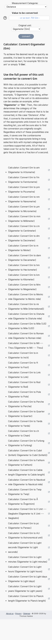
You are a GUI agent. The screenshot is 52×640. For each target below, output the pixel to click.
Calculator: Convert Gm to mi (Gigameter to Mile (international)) (26, 306)
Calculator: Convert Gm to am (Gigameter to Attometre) (24, 170)
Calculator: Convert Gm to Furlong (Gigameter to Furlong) (26, 443)
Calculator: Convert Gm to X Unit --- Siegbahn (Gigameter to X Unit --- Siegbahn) (27, 513)
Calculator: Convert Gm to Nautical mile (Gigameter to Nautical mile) (26, 482)
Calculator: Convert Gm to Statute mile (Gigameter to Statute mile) (26, 316)
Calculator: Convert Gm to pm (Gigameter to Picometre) (24, 189)
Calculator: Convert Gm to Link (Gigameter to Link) (24, 374)
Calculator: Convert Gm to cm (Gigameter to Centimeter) (24, 228)
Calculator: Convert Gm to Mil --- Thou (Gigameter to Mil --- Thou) (25, 345)
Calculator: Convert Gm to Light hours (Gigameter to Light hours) (25, 569)
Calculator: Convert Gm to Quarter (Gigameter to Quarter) (26, 413)
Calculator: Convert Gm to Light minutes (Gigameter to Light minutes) (27, 559)
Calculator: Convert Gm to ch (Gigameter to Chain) (23, 433)
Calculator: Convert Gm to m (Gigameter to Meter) (23, 248)
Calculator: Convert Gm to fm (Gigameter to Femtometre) (23, 179)
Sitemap (26, 613)
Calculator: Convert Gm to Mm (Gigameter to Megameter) (24, 287)
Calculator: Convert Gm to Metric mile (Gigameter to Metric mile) (25, 296)
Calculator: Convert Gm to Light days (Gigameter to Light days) (27, 579)
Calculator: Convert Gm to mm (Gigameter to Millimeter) (24, 218)
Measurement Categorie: (25, 3)
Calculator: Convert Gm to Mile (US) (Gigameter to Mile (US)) (27, 326)
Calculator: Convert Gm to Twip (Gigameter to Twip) (24, 492)
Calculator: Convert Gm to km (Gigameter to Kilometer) (24, 277)
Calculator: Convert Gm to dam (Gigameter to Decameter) (24, 257)
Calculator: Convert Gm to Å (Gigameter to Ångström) (23, 501)
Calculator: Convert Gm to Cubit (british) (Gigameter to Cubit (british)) (27, 453)
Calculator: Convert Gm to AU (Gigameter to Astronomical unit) (25, 535)
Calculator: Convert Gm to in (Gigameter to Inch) (23, 355)
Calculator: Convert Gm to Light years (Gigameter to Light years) (25, 588)
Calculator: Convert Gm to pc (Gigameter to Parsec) (23, 525)
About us (10, 613)
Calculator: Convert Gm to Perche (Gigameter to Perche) (26, 404)
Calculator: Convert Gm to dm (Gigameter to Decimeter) (24, 238)
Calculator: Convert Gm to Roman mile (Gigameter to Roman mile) (26, 335)
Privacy (18, 613)
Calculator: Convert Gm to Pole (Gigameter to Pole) (24, 394)
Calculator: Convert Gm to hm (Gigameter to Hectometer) (24, 267)
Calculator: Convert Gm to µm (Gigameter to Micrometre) (24, 209)
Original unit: (24, 25)
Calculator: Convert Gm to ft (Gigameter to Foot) (23, 365)
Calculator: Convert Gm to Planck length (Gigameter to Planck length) (27, 598)
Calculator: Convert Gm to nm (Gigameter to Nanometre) (24, 199)
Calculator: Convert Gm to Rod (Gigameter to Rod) (24, 384)
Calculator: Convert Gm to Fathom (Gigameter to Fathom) (26, 462)
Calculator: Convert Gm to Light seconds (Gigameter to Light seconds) (24, 547)
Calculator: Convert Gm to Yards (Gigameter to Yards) (25, 423)
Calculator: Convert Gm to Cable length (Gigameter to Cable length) (26, 472)
